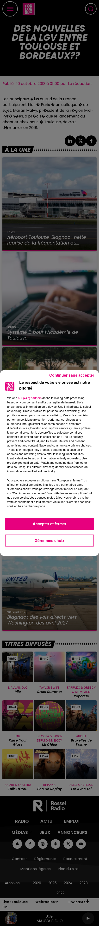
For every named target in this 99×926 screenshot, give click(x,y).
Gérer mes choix (49, 540)
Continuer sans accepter (71, 375)
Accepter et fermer (49, 523)
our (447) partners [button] (30, 398)
